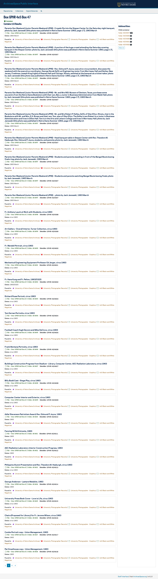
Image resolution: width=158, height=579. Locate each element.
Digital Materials (32, 11)
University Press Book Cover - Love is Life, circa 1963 (29, 498)
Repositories (8, 11)
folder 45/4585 (124, 36)
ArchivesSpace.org (140, 576)
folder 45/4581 (124, 42)
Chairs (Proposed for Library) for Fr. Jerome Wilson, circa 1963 (33, 515)
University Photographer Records (55, 39)
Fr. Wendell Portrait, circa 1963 (19, 245)
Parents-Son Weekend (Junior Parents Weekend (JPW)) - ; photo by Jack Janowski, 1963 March (47, 195)
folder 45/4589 (124, 39)
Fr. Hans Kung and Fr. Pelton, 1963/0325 (23, 279)
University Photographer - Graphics (83, 39)
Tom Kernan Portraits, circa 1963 (20, 313)
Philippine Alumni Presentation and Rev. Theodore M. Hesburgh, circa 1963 (38, 464)
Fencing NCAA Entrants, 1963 (18, 431)
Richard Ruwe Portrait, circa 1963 (20, 296)
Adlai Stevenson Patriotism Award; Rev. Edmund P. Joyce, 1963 (33, 414)
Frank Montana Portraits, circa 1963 (21, 346)
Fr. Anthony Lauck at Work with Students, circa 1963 (28, 212)
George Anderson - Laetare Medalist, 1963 (24, 481)
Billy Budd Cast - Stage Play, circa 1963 (23, 380)
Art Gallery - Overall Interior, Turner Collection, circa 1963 (31, 228)
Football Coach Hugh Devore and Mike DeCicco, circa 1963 (31, 330)
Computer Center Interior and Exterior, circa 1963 (27, 397)
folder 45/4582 (124, 45)
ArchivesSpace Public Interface (21, 3)
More (121, 48)
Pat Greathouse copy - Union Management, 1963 (26, 549)
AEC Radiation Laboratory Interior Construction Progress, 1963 (34, 448)
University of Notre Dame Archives (27, 39)
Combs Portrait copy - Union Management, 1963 (26, 532)
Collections (19, 11)
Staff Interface (123, 576)
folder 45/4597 (124, 33)
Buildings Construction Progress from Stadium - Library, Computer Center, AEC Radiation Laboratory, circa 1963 (56, 363)
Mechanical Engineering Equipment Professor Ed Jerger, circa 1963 (35, 262)
